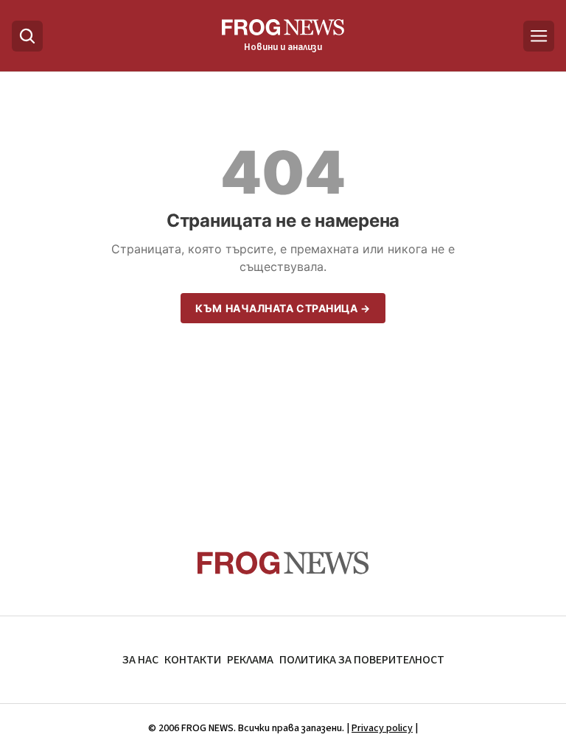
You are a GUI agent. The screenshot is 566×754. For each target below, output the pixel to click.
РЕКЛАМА (250, 660)
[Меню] (538, 36)
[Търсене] (27, 36)
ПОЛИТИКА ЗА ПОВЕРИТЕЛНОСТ (361, 660)
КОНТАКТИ (192, 660)
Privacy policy (382, 728)
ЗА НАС (140, 660)
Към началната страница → (282, 308)
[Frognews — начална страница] (283, 563)
